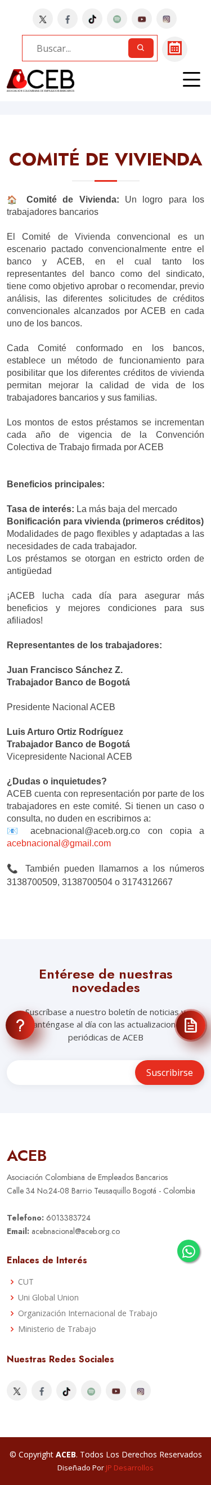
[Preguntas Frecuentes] (20, 1025)
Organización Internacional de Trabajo (88, 1313)
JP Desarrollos (130, 1467)
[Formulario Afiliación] (190, 1025)
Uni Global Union (48, 1298)
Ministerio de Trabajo (57, 1329)
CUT (26, 1282)
